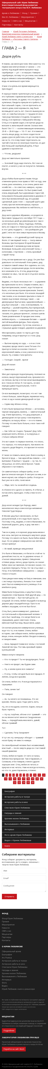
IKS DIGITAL (28, 1066)
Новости (6, 21)
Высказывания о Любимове (17, 824)
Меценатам (30, 21)
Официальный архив (11, 951)
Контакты (18, 25)
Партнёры (7, 25)
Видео (5, 985)
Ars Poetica (7, 957)
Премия (33, 13)
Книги (7, 846)
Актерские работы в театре (17, 796)
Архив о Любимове (10, 13)
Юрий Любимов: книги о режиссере (18, 989)
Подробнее (8, 1030)
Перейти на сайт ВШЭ (13, 1049)
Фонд (24, 13)
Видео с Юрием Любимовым (17, 840)
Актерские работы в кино (16, 802)
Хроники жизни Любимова (16, 818)
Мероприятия (27, 17)
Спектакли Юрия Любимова (17, 807)
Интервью (9, 829)
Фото (4, 982)
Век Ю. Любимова (10, 17)
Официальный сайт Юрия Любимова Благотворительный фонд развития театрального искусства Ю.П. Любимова (22, 5)
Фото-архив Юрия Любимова (18, 835)
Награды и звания (12, 813)
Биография (9, 791)
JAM (36, 1066)
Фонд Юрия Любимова (12, 918)
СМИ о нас (17, 21)
